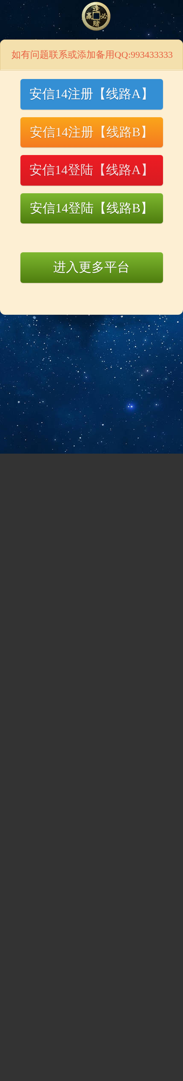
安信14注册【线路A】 (91, 94)
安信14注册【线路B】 (91, 132)
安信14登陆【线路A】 (91, 170)
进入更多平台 (91, 267)
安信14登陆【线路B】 (91, 208)
